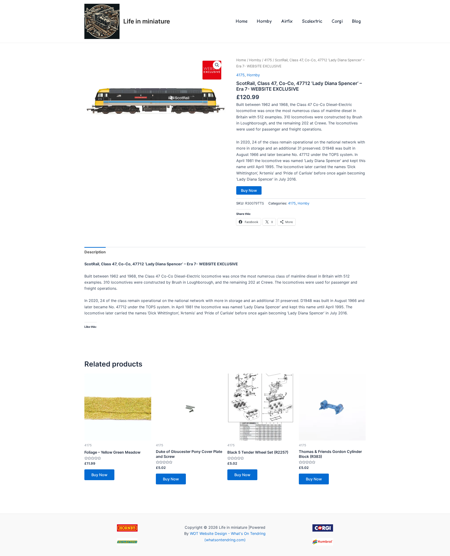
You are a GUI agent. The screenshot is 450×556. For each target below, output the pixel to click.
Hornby (264, 21)
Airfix (287, 21)
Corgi (337, 21)
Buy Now (249, 190)
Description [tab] (95, 252)
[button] (217, 65)
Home (242, 21)
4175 (268, 60)
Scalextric (312, 21)
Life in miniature (146, 21)
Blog (356, 21)
